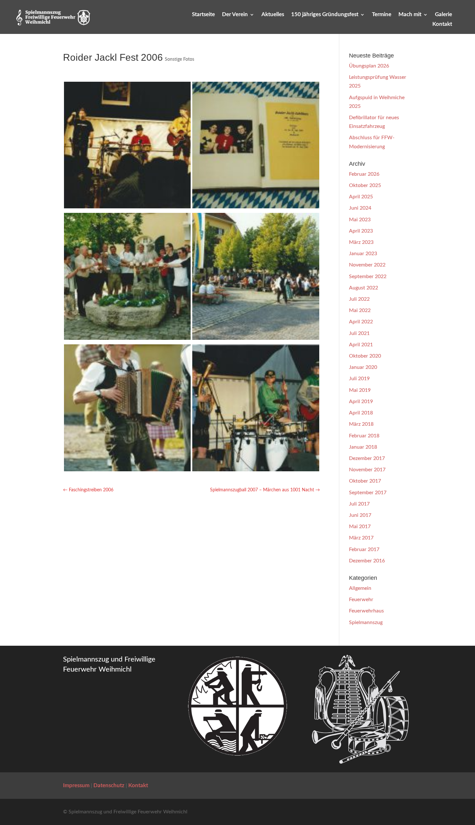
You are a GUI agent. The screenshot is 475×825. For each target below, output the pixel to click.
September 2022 (367, 276)
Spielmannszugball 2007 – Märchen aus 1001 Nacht (265, 490)
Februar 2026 (364, 174)
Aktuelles (272, 14)
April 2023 (361, 231)
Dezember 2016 (367, 560)
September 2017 (367, 492)
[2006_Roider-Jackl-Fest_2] (255, 338)
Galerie (443, 14)
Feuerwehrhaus (366, 610)
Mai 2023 (360, 219)
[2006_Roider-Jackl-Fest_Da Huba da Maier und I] (127, 206)
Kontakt (442, 24)
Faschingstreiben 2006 (88, 490)
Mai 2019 (360, 390)
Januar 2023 (363, 253)
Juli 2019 (359, 378)
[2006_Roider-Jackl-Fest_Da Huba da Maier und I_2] (255, 469)
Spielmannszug (366, 622)
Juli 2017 (359, 503)
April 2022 (361, 321)
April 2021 (361, 344)
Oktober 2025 (365, 185)
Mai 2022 (360, 310)
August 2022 (363, 287)
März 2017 (361, 537)
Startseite (203, 14)
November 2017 (367, 469)
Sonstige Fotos (179, 59)
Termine (381, 14)
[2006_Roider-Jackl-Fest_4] (255, 206)
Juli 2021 (359, 333)
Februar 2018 (364, 435)
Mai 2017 (360, 526)
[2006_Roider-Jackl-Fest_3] (127, 338)
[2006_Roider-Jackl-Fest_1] (127, 469)
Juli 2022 (359, 299)
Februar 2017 (364, 549)
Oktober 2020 (365, 356)
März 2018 (361, 424)
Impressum (76, 785)
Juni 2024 (360, 208)
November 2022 (367, 264)
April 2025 (361, 196)
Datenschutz (108, 785)
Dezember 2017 (367, 458)
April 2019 (361, 401)
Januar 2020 (363, 367)
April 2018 (361, 412)
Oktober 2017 (365, 481)
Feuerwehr (361, 599)
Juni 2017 (360, 515)
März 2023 (361, 242)
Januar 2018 (363, 447)
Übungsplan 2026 (369, 65)
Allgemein (360, 588)
